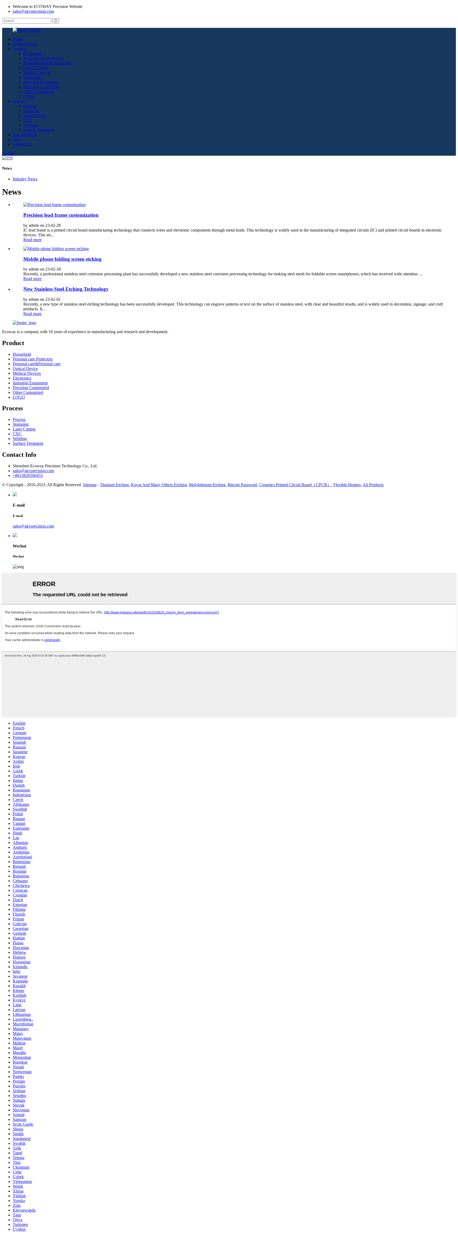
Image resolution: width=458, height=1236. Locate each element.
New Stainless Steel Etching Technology (66, 289)
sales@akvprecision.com (33, 11)
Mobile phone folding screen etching (62, 259)
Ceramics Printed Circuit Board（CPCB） (295, 484)
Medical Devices (37, 72)
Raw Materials (25, 134)
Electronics (32, 77)
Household (32, 53)
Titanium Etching (114, 484)
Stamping (31, 110)
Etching (29, 106)
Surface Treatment (38, 130)
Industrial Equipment (40, 82)
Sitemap (89, 484)
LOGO (29, 96)
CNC (27, 120)
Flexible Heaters (347, 484)
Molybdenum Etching (207, 484)
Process (19, 101)
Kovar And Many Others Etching (159, 484)
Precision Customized (41, 87)
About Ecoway (25, 44)
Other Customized (38, 91)
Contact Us (22, 144)
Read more (32, 239)
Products (20, 48)
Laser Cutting (34, 115)
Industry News (25, 179)
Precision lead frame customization (61, 215)
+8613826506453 (28, 475)
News (18, 139)
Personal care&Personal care (47, 63)
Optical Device (36, 68)
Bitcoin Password (242, 484)
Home (18, 39)
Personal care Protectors (43, 58)
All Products (373, 484)
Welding (30, 125)
